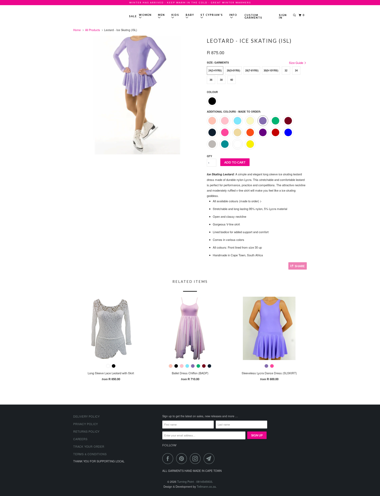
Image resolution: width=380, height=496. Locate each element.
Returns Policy (86, 431)
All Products (92, 30)
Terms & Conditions (89, 454)
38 (221, 80)
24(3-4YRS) (215, 70)
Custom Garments (253, 16)
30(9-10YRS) (271, 70)
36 (211, 80)
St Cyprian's (211, 14)
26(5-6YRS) (233, 70)
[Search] (294, 15)
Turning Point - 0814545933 (84, 15)
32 (286, 70)
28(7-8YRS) (251, 70)
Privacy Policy (85, 424)
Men (161, 14)
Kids (175, 14)
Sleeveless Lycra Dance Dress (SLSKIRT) (269, 373)
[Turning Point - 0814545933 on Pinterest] (182, 458)
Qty (209, 156)
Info (233, 16)
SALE (133, 16)
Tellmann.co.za (206, 486)
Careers (80, 439)
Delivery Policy (86, 416)
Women (145, 14)
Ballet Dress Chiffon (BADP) (190, 373)
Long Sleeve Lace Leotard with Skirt (111, 373)
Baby (190, 14)
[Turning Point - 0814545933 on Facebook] (168, 458)
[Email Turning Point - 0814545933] (210, 458)
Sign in (283, 16)
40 (231, 80)
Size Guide (296, 63)
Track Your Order (88, 446)
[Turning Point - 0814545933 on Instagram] (196, 458)
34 (296, 70)
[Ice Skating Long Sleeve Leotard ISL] (138, 95)
